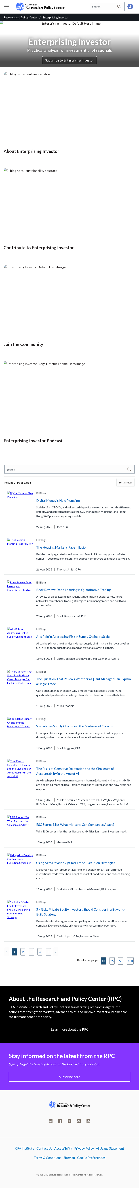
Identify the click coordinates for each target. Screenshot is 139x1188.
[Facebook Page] (60, 1121)
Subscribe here (69, 1077)
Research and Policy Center (20, 17)
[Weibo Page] (79, 1121)
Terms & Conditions (47, 1158)
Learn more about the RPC (69, 1029)
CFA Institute (24, 1148)
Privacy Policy (84, 1148)
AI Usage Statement (110, 1148)
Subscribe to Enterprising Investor (69, 60)
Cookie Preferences (91, 1158)
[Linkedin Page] (50, 1121)
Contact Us (44, 1148)
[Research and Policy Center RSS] (88, 1121)
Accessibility (63, 1148)
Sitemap (69, 1158)
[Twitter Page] (69, 1121)
